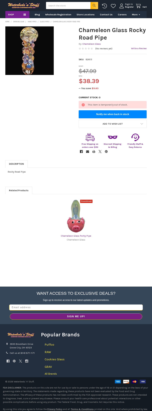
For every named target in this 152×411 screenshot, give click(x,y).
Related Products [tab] (18, 190)
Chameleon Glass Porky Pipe (76, 235)
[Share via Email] (87, 151)
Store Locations (86, 14)
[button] (113, 124)
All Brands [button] (51, 373)
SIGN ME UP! (76, 316)
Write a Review (139, 48)
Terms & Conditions (82, 409)
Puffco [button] (49, 344)
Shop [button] (11, 14)
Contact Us (106, 14)
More (135, 14)
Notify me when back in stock (112, 114)
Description (16, 163)
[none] (29, 50)
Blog (37, 14)
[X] (20, 361)
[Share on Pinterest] (106, 151)
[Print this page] (93, 151)
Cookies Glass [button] (55, 359)
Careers (122, 14)
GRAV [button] (48, 367)
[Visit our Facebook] (8, 361)
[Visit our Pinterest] (14, 361)
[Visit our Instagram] (26, 361)
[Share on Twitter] (100, 151)
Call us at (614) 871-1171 (22, 353)
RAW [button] (48, 352)
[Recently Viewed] (105, 6)
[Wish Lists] (113, 6)
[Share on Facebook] (81, 151)
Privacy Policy (54, 409)
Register (129, 7)
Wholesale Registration (58, 14)
